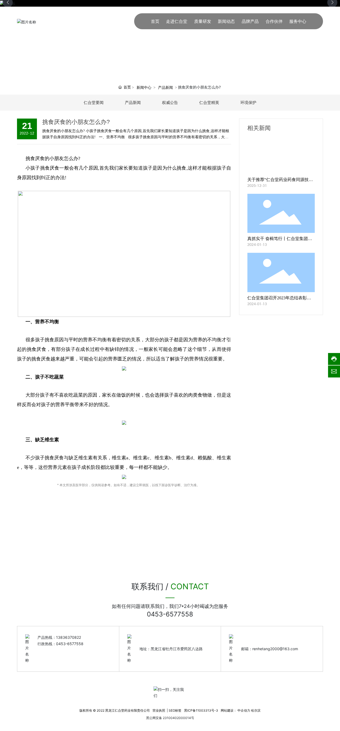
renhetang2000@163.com (275, 648)
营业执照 (158, 710)
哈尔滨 (256, 710)
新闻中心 (144, 87)
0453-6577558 (170, 614)
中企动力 (243, 710)
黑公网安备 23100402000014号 (170, 718)
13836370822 (68, 637)
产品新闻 (165, 87)
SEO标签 (175, 710)
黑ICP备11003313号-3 (201, 710)
